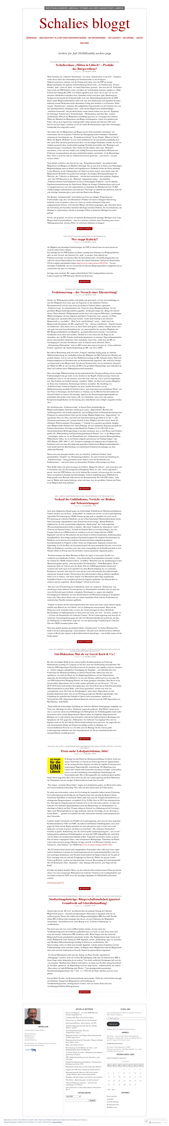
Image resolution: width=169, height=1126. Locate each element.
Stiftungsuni (103, 496)
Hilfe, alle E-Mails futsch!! (75, 1045)
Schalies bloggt (84, 22)
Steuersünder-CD (98, 236)
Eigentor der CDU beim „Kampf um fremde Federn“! (83, 1069)
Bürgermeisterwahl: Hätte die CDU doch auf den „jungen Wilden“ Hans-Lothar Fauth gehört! (82, 1073)
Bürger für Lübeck (73, 289)
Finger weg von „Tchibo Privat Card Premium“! (81, 1020)
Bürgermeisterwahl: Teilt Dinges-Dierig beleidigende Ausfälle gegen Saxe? (83, 1036)
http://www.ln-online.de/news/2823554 (92, 263)
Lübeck (62, 496)
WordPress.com (112, 1107)
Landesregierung (72, 746)
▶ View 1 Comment (84, 228)
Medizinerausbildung (75, 496)
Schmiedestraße (97, 62)
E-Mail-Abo (125, 1009)
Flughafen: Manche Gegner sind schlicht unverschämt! (84, 1077)
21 (119, 1081)
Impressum (31, 38)
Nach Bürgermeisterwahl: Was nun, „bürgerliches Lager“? (77, 1031)
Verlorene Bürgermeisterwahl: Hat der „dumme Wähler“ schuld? (81, 1027)
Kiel (56, 496)
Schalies (116, 649)
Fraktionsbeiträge (69, 896)
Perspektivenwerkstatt (78, 62)
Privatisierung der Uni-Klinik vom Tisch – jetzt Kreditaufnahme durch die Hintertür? (81, 1049)
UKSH (112, 496)
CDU (50, 649)
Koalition (76, 649)
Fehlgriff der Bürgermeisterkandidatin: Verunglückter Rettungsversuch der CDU (83, 1063)
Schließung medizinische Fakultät (85, 651)
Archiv (139, 38)
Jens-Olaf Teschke (86, 896)
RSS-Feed (84, 43)
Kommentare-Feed (113, 1104)
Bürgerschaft (54, 896)
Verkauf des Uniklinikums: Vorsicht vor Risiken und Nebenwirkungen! (84, 501)
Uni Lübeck (84, 748)
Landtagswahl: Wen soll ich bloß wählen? (80, 1017)
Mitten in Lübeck (61, 62)
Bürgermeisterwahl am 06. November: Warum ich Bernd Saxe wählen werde (84, 1041)
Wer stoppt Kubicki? (84, 239)
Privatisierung (91, 496)
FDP (51, 62)
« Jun (108, 1089)
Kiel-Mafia (59, 746)
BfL (84, 289)
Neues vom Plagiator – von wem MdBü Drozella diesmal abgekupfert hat (82, 1014)
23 (130, 1081)
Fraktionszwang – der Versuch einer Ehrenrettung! (84, 292)
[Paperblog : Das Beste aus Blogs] (31, 1051)
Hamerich (61, 649)
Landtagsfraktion (82, 236)
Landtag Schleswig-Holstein (99, 649)
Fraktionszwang (97, 289)
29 (124, 1084)
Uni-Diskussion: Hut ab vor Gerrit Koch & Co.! (84, 654)
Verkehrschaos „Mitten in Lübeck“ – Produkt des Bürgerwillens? (85, 67)
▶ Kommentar (84, 281)
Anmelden (110, 1099)
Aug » (114, 1089)
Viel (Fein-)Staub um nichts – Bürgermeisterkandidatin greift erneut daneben (84, 1053)
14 (119, 1077)
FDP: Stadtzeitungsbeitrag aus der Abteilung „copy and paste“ (83, 1058)
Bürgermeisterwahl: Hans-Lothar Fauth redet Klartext (83, 1067)
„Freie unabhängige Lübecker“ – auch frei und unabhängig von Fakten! (81, 1084)
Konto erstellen (112, 1096)
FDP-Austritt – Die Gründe (121, 38)
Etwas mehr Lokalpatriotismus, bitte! (84, 751)
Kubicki (70, 236)
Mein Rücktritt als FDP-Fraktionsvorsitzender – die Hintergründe (72, 38)
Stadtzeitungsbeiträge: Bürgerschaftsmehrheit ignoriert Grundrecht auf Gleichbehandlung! (84, 901)
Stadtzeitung (115, 896)
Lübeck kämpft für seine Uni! (116, 1058)
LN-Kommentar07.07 (55, 882)
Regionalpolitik (106, 746)
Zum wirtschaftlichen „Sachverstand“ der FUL (81, 1023)
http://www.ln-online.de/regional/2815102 (95, 844)
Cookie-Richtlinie (57, 1122)
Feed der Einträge (113, 1102)
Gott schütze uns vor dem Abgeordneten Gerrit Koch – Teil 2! (84, 1088)
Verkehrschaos (112, 62)
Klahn (68, 649)
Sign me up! (113, 1024)
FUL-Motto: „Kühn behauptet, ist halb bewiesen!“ (82, 1080)
